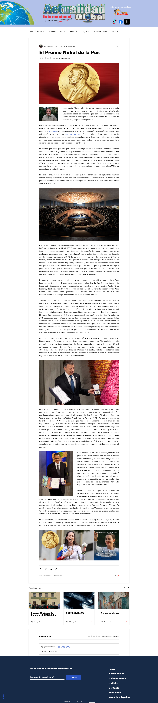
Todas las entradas (36, 31)
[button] (127, 31)
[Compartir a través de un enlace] (56, 569)
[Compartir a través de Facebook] (40, 569)
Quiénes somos (117, 678)
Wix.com (92, 702)
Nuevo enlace (116, 673)
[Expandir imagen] (66, 545)
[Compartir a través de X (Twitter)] (45, 569)
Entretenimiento (101, 31)
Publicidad (115, 692)
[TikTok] (114, 22)
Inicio (112, 669)
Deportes (85, 31)
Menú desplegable (119, 697)
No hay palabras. (110, 613)
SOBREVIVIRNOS (75, 613)
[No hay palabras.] (113, 600)
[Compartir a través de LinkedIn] (51, 569)
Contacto (114, 688)
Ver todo (127, 588)
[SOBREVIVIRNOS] (79, 600)
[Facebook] (120, 22)
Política (63, 31)
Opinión (73, 31)
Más (114, 31)
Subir (3, 696)
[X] (127, 22)
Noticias (52, 31)
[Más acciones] (117, 46)
